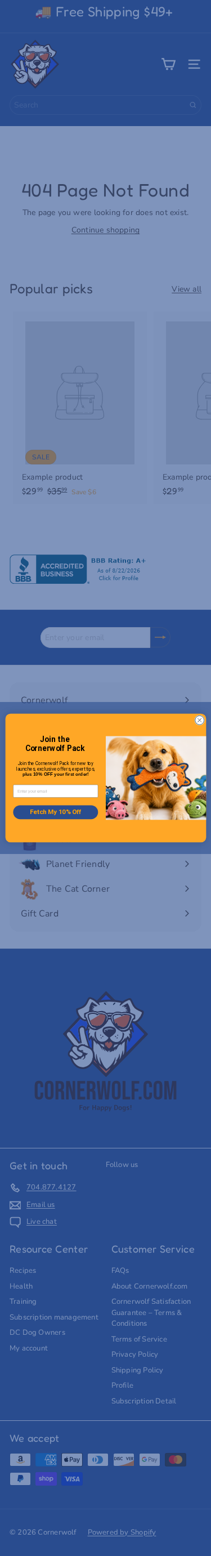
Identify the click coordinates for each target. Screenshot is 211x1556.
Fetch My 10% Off (55, 812)
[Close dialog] (199, 720)
